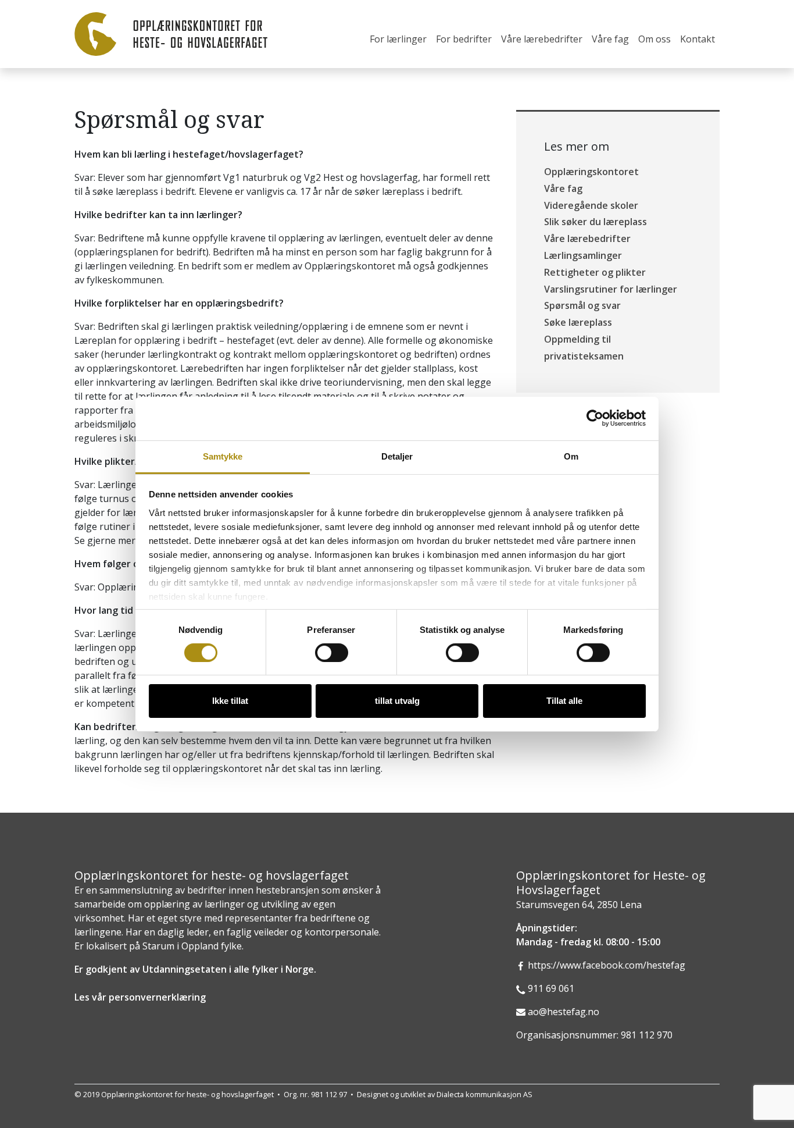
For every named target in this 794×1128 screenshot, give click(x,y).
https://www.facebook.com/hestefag (606, 965)
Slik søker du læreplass (595, 221)
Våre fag (610, 39)
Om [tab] (571, 456)
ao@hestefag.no (563, 1011)
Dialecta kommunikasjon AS (484, 1094)
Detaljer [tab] (397, 456)
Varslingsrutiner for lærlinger (610, 289)
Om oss (654, 39)
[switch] (331, 652)
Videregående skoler (591, 205)
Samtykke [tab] (223, 456)
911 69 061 (551, 988)
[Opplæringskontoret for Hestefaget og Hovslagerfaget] (170, 34)
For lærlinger (398, 39)
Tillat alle (564, 701)
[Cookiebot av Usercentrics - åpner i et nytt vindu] (595, 418)
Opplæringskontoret (591, 171)
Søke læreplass (578, 322)
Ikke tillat (230, 701)
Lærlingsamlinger (583, 255)
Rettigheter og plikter (595, 272)
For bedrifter (464, 39)
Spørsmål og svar (582, 305)
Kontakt (697, 39)
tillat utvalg (397, 701)
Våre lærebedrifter (541, 39)
